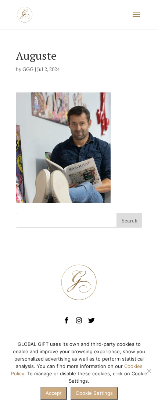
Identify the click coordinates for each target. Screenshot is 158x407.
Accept (54, 393)
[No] (148, 371)
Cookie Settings (94, 393)
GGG (27, 69)
